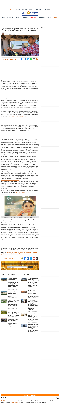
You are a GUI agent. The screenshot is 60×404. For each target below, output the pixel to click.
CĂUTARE (55, 17)
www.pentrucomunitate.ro (22, 192)
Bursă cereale (33, 17)
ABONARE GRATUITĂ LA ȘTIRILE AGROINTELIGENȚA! (20, 264)
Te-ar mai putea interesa (8, 274)
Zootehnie (25, 17)
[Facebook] (22, 59)
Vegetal (17, 17)
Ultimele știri (25, 274)
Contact (18, 9)
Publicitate (24, 9)
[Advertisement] (30, 4)
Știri (3, 17)
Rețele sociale (38, 9)
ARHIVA (49, 17)
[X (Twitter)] (28, 59)
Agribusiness (41, 17)
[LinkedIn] (25, 59)
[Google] (22, 258)
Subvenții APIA (10, 17)
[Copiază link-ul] (37, 59)
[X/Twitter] (31, 258)
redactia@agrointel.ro (15, 402)
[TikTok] (37, 258)
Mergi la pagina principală (30, 395)
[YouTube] (34, 258)
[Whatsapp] (31, 59)
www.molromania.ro (6, 194)
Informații (47, 9)
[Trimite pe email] (34, 59)
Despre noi (4, 397)
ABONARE (12, 9)
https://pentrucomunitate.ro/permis (17, 116)
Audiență (30, 9)
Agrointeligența (4, 400)
